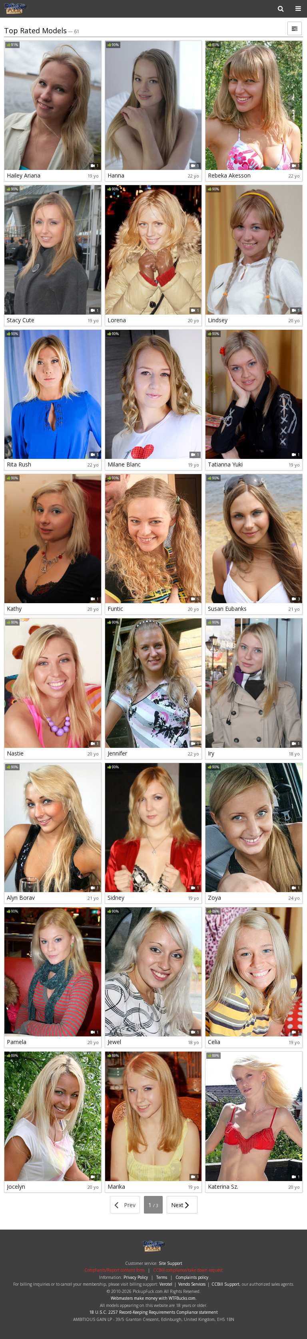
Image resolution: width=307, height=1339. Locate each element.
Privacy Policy (136, 1277)
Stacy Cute (20, 320)
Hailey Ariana (23, 175)
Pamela (16, 1042)
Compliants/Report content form (114, 1270)
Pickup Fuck (29, 8)
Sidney (116, 897)
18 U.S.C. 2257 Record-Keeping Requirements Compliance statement (153, 1312)
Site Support (170, 1263)
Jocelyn (16, 1186)
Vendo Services (191, 1284)
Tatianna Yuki (225, 464)
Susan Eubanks (227, 608)
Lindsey (217, 320)
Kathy (14, 608)
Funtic (115, 608)
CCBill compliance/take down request (188, 1270)
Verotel (165, 1284)
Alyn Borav (21, 897)
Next (178, 1205)
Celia (214, 1042)
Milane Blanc (124, 464)
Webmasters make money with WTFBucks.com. (154, 1298)
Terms (161, 1277)
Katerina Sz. (223, 1186)
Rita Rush (19, 464)
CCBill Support (225, 1284)
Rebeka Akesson (229, 175)
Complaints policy (191, 1277)
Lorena (117, 320)
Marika (116, 1186)
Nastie (15, 753)
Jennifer (117, 753)
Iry (211, 753)
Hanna (116, 175)
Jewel (114, 1042)
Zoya (214, 897)
